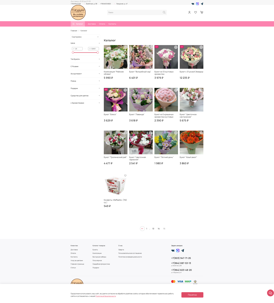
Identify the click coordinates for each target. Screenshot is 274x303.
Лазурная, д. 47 (121, 4)
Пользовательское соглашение (130, 253)
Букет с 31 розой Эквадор (191, 71)
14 (159, 228)
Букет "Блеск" (110, 114)
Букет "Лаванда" (136, 114)
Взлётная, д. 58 (91, 4)
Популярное (97, 260)
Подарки (96, 268)
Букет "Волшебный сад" (140, 71)
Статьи (73, 268)
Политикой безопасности (106, 296)
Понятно (192, 294)
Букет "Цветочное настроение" (188, 115)
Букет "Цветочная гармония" (137, 158)
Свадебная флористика (101, 264)
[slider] (73, 52)
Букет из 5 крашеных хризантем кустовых (163, 115)
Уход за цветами (77, 260)
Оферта (121, 250)
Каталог (79, 24)
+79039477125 (76, 4)
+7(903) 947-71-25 (181, 258)
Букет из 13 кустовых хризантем (163, 72)
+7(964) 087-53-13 (181, 263)
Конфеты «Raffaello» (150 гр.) (115, 201)
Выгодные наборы (99, 257)
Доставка (92, 24)
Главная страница (77, 264)
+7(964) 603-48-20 (181, 269)
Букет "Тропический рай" (115, 157)
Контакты (112, 24)
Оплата (102, 24)
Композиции (97, 253)
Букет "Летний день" (164, 157)
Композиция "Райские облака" (114, 72)
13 (153, 228)
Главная (74, 30)
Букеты (95, 250)
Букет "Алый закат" (188, 157)
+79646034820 (105, 4)
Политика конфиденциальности (130, 257)
